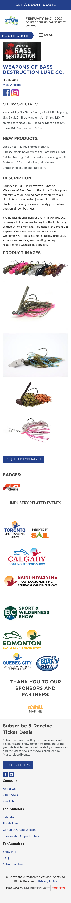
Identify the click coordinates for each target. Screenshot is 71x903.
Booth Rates (11, 823)
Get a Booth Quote (35, 5)
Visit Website (12, 84)
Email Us (8, 801)
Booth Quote (16, 36)
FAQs (6, 858)
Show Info (9, 851)
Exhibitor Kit (11, 817)
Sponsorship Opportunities (21, 836)
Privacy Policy (47, 881)
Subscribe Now (18, 765)
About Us (9, 788)
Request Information (23, 459)
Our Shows (10, 795)
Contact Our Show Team (19, 829)
